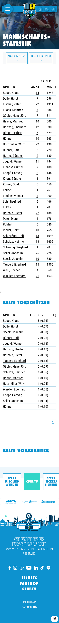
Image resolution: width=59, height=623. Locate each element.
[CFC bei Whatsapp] (22, 568)
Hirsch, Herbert (12, 133)
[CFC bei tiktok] (42, 568)
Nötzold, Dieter (12, 213)
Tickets (29, 578)
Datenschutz (29, 607)
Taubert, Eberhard (14, 264)
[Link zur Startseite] (29, 17)
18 (37, 241)
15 (37, 264)
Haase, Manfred (13, 121)
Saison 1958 (17, 56)
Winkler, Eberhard (14, 276)
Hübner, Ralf (11, 150)
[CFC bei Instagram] (15, 568)
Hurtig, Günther (13, 156)
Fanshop (29, 584)
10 (37, 121)
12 (37, 127)
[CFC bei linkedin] (36, 568)
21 (37, 276)
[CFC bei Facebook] (10, 568)
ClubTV (29, 589)
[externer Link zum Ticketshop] (40, 9)
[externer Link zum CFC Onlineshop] (47, 9)
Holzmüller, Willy (14, 144)
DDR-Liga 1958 (41, 56)
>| (1, 292)
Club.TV (32, 481)
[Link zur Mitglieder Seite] (53, 9)
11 (37, 161)
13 (37, 236)
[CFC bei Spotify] (48, 568)
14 (37, 93)
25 (37, 253)
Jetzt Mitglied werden (12, 482)
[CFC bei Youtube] (28, 568)
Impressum (29, 601)
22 (37, 104)
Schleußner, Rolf (13, 236)
